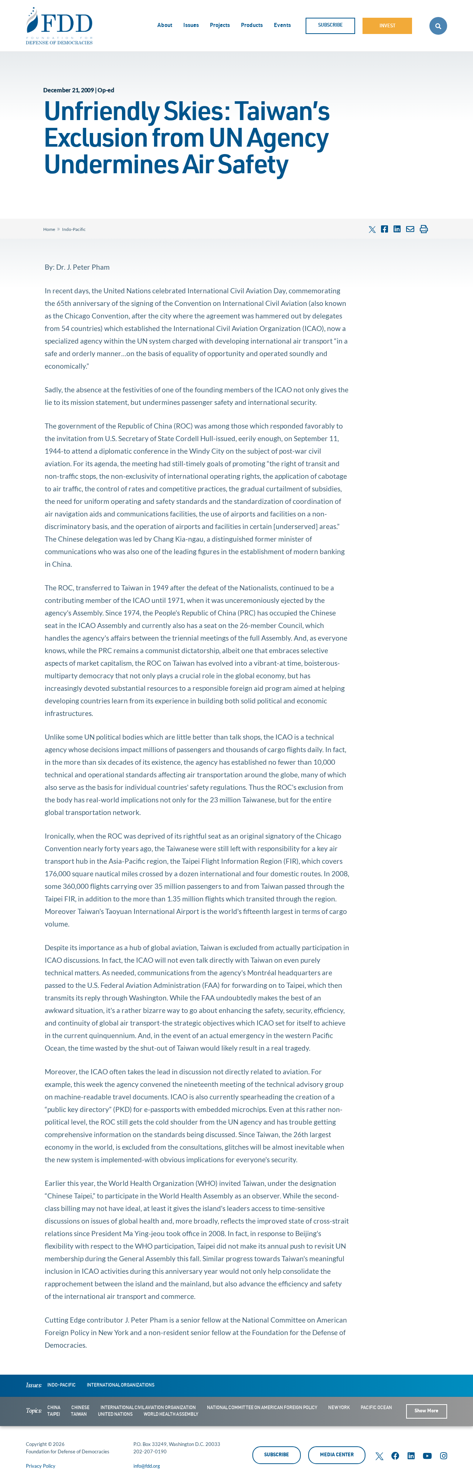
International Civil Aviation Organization (148, 1408)
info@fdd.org (146, 1466)
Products (252, 25)
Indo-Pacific (74, 229)
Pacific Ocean (376, 1408)
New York (339, 1408)
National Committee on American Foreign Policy (262, 1408)
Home (49, 229)
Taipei (53, 1414)
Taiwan (79, 1414)
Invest (387, 26)
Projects (220, 25)
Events (282, 25)
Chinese (80, 1408)
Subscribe (330, 25)
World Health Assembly (171, 1414)
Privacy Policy (40, 1466)
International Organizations (120, 1385)
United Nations (115, 1414)
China (53, 1408)
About (164, 25)
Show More (426, 1411)
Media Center (337, 1455)
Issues (191, 25)
